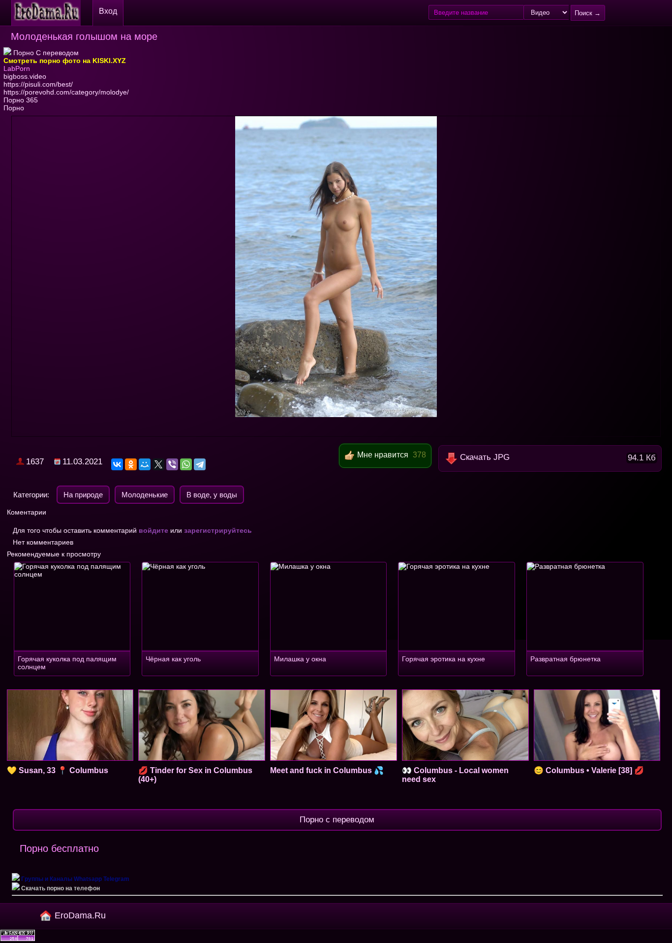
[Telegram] (200, 464)
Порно (13, 108)
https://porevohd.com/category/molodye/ (66, 92)
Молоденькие (145, 494)
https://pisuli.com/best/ (38, 84)
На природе (83, 494)
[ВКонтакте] (117, 464)
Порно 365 (20, 100)
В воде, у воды (211, 494)
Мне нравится (382, 455)
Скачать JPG (558, 457)
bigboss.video (24, 76)
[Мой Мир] (145, 464)
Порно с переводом (337, 819)
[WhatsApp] (186, 464)
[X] (158, 464)
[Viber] (172, 464)
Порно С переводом (45, 53)
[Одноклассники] (131, 464)
